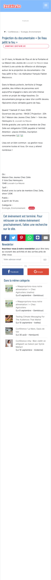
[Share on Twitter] (13, 238)
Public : (5, 198)
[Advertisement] (25, 162)
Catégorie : (7, 205)
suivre (31, 208)
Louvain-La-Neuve (15, 183)
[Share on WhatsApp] (30, 238)
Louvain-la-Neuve (34, 63)
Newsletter (7, 244)
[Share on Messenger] (37, 237)
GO (44, 259)
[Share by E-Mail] (46, 238)
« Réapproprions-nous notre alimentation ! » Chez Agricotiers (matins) (29, 289)
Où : (4, 174)
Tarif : (4, 187)
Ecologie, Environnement (31, 32)
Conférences (13, 32)
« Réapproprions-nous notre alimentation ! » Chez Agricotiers (29, 304)
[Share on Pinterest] (22, 238)
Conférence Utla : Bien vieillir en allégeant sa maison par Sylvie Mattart (31, 344)
